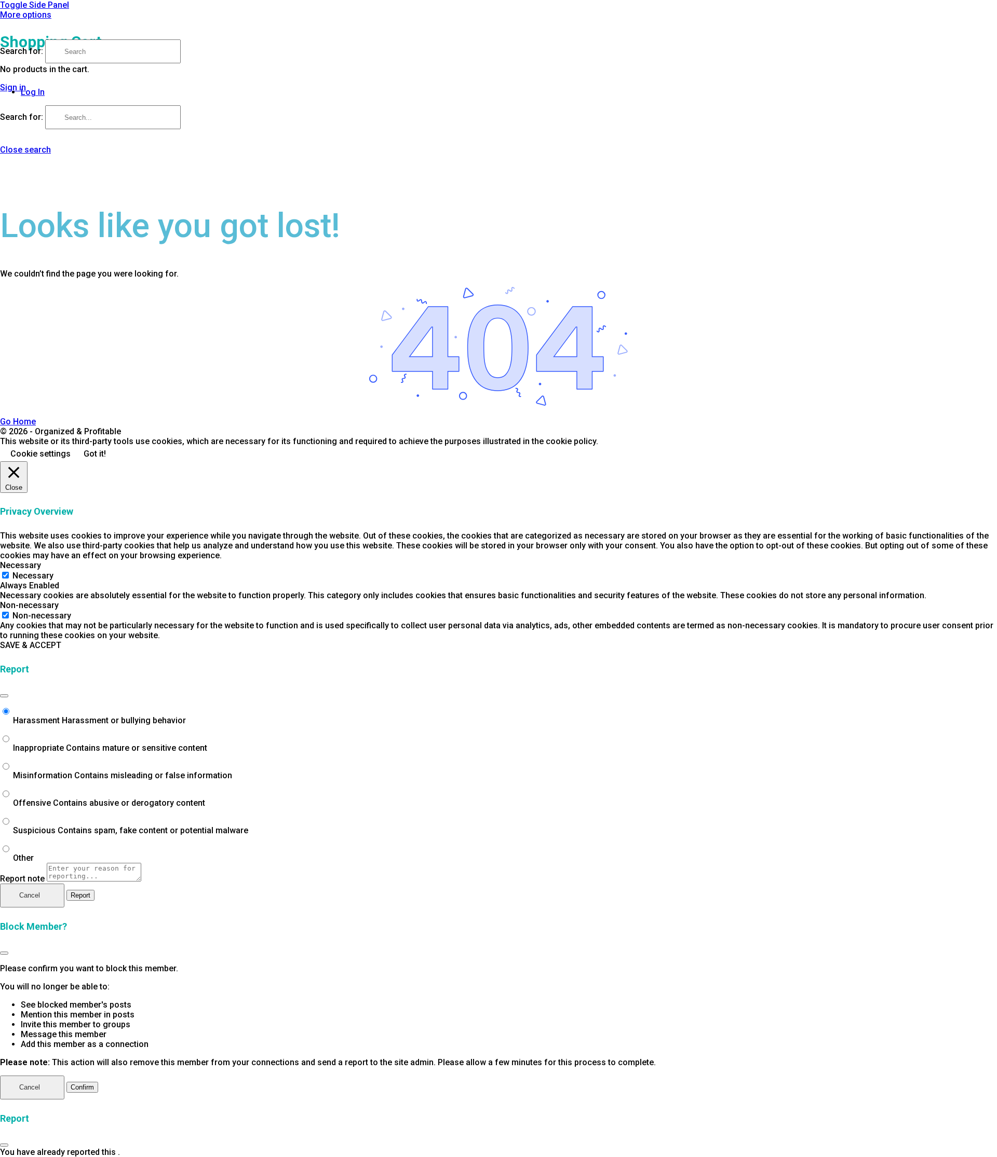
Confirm (82, 1087)
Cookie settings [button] (40, 454)
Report (80, 895)
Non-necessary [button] (29, 605)
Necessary (32, 576)
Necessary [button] (20, 565)
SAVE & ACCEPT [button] (30, 645)
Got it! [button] (95, 454)
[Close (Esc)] (4, 695)
